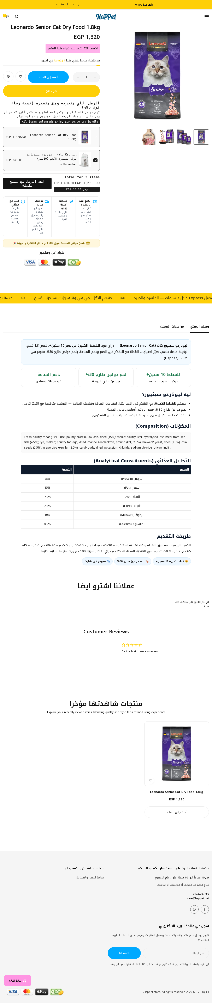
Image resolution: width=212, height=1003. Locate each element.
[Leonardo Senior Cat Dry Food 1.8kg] (177, 754)
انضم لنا (124, 953)
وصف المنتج (199, 326)
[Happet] (106, 17)
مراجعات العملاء (172, 326)
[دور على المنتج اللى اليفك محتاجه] (16, 16)
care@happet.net (198, 898)
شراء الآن (51, 91)
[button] (78, 4)
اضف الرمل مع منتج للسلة (27, 183)
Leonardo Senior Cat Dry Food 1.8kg (176, 792)
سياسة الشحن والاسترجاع (90, 877)
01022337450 (201, 893)
